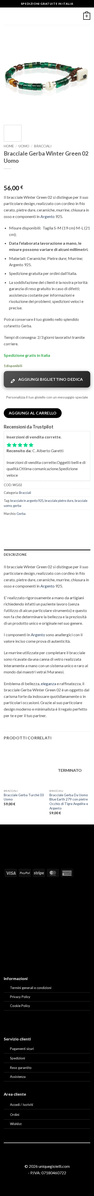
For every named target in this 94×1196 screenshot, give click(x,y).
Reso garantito (21, 1068)
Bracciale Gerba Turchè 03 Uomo (24, 797)
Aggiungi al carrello (33, 413)
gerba (17, 506)
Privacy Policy (20, 997)
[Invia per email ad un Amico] (35, 525)
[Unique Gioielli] (47, 16)
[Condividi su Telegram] (62, 525)
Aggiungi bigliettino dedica (50, 379)
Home (9, 146)
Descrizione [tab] (15, 555)
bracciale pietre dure (59, 501)
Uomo (24, 146)
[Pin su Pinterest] (44, 525)
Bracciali (42, 146)
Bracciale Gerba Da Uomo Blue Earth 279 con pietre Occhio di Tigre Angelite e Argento (68, 801)
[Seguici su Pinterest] (53, 1157)
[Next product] (8, 177)
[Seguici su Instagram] (47, 1157)
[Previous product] (18, 177)
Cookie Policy (20, 1006)
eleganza (48, 683)
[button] (7, 16)
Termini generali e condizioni (30, 988)
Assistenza (18, 1077)
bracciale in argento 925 (26, 501)
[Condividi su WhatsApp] (8, 525)
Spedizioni (17, 1058)
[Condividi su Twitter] (26, 525)
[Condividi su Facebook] (17, 525)
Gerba (21, 514)
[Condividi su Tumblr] (53, 525)
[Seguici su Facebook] (41, 1157)
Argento (47, 216)
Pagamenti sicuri (22, 1049)
